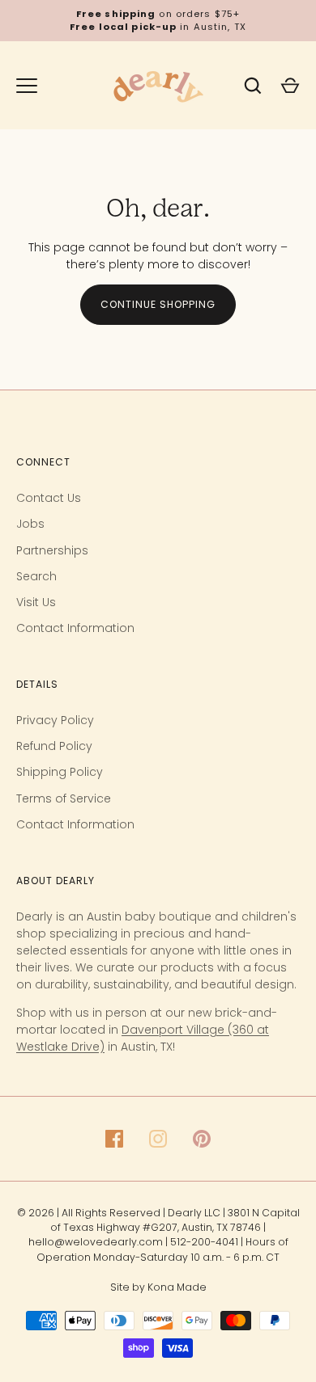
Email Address (47, 1264)
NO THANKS (108, 1348)
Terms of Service (63, 798)
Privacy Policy (55, 720)
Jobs (30, 524)
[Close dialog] (293, 1108)
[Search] (253, 85)
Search (36, 576)
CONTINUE (108, 1316)
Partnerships (52, 550)
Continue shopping (158, 304)
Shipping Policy (59, 772)
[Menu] (27, 85)
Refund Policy (54, 746)
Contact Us (48, 498)
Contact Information (75, 628)
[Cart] (290, 85)
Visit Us (36, 602)
